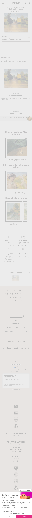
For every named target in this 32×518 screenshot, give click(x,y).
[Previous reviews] (1, 381)
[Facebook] (12, 324)
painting (11, 98)
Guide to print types (16, 444)
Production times (16, 448)
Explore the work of (14, 117)
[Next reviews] (31, 381)
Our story (16, 435)
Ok (27, 331)
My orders (16, 458)
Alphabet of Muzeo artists (16, 290)
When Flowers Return (19, 193)
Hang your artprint (16, 451)
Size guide (16, 446)
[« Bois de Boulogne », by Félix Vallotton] (15, 278)
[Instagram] (15, 324)
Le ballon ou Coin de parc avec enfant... (17, 160)
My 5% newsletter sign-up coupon (16, 462)
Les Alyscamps (13, 224)
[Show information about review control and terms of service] (25, 369)
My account (16, 460)
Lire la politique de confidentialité (8, 511)
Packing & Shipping (16, 450)
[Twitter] (19, 324)
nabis (5, 99)
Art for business (16, 437)
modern (19, 98)
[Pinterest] (17, 324)
